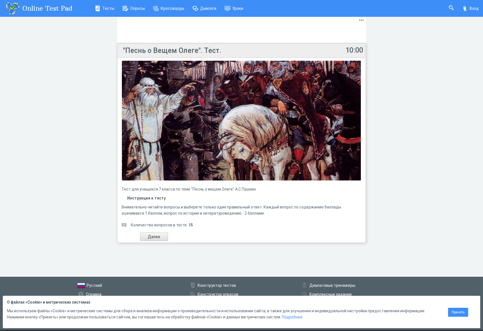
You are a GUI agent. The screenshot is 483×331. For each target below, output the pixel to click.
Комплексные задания (330, 294)
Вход (474, 8)
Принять (458, 312)
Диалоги (208, 8)
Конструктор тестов (217, 285)
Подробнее (292, 317)
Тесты (108, 8)
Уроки (237, 8)
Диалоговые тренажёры (332, 285)
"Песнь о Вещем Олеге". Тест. (172, 50)
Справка (93, 294)
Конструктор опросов (218, 294)
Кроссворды (172, 8)
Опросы (137, 8)
